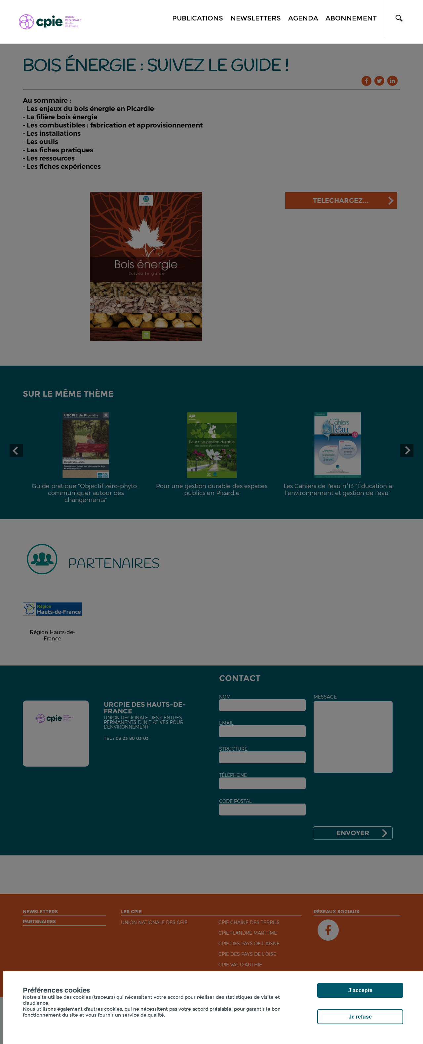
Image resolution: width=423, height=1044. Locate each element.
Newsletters (255, 18)
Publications (197, 18)
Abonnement (351, 18)
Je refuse (360, 1017)
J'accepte (360, 990)
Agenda (303, 18)
